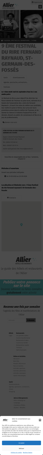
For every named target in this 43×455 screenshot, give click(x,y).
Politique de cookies (16, 452)
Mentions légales (27, 452)
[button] (40, 420)
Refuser (21, 448)
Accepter (21, 443)
